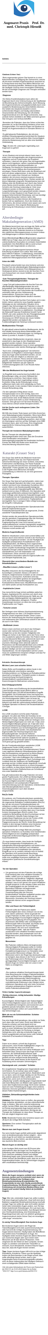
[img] (24, 8)
